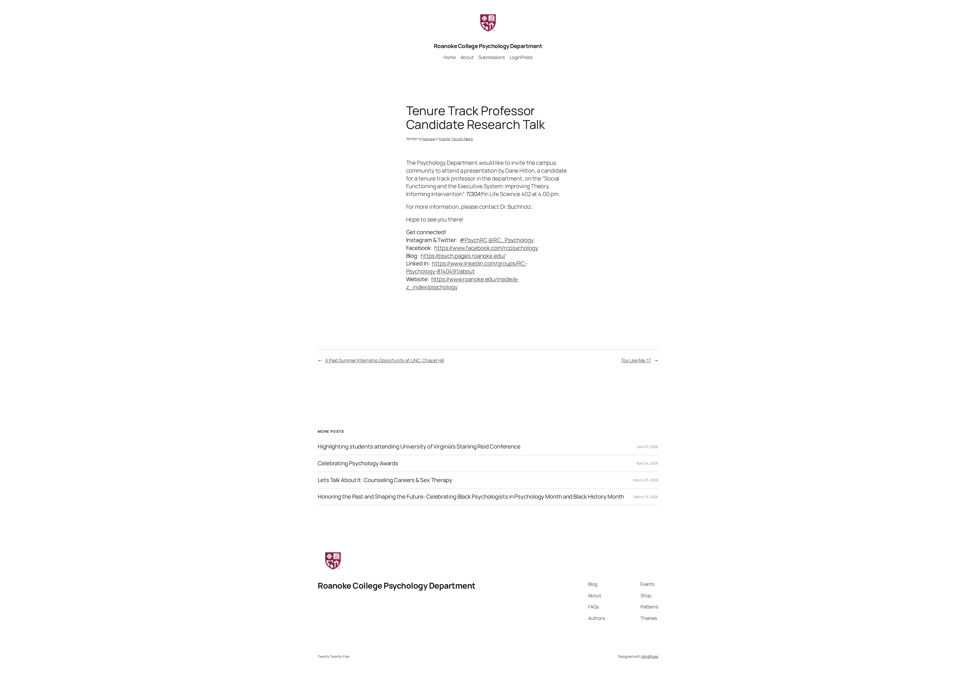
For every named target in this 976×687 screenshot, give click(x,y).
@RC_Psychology (511, 240)
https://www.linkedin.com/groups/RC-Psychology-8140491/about (466, 267)
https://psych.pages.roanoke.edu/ (463, 256)
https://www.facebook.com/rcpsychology (486, 248)
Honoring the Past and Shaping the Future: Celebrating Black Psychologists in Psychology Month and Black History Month (471, 497)
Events (444, 138)
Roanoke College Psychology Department (488, 46)
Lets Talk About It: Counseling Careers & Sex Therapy (385, 480)
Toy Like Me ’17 (636, 360)
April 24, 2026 (647, 463)
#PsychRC (473, 240)
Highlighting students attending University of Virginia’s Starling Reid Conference (419, 446)
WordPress (649, 656)
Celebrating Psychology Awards (358, 463)
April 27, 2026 (647, 446)
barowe (429, 138)
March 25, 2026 (645, 479)
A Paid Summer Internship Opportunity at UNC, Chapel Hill (384, 360)
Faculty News (462, 138)
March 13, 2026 (646, 496)
